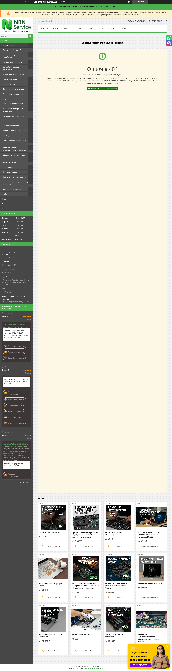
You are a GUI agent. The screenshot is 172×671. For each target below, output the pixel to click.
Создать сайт (52, 2)
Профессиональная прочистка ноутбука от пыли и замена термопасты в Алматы (85, 534)
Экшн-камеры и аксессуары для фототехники (14, 161)
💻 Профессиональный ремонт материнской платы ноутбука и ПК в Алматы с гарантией (85, 585)
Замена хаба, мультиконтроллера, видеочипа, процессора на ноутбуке (149, 637)
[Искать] (30, 36)
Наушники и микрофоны (13, 104)
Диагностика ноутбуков (49, 532)
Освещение (8, 135)
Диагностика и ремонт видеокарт (114, 635)
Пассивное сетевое (11, 126)
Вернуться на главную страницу (104, 88)
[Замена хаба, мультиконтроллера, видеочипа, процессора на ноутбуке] (151, 619)
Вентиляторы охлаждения (13, 89)
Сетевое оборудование (12, 189)
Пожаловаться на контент (93, 668)
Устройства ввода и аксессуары (11, 68)
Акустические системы (12, 99)
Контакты (110, 7)
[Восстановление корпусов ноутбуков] (53, 619)
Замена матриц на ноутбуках (150, 583)
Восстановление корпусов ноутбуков (50, 635)
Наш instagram (109, 29)
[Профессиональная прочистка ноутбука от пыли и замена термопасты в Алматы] (86, 517)
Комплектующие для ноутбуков (11, 56)
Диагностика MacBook (81, 634)
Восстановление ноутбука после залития (50, 584)
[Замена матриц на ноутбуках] (151, 568)
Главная (44, 29)
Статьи (4, 209)
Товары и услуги (8, 45)
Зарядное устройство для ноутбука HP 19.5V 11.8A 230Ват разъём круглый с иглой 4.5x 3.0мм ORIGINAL (16, 334)
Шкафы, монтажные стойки (14, 155)
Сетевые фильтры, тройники (14, 131)
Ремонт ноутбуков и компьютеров (113, 533)
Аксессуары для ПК (10, 84)
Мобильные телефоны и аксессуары (13, 110)
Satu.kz (97, 666)
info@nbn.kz (6, 292)
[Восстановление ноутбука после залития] (53, 568)
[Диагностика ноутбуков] (53, 517)
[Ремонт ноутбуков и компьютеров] (119, 517)
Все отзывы (24, 482)
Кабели (6, 194)
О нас (4, 199)
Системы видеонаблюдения (14, 177)
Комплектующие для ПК (12, 62)
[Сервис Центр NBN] (16, 24)
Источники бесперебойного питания (14, 141)
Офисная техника (10, 172)
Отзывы (5, 204)
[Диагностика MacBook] (86, 619)
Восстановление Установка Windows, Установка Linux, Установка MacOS (150, 534)
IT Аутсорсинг (8, 167)
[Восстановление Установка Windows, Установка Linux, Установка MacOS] (151, 517)
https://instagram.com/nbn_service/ (15, 301)
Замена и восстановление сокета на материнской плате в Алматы (118, 585)
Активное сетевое (10, 121)
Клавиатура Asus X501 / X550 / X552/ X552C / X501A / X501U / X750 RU (16, 381)
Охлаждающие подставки (13, 74)
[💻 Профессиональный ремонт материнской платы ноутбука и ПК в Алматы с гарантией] (86, 568)
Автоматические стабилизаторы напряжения (14, 149)
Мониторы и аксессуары (13, 94)
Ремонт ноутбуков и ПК (12, 50)
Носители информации (12, 79)
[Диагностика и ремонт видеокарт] (119, 619)
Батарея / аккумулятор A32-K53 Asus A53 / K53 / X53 (16, 465)
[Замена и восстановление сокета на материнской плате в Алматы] (119, 568)
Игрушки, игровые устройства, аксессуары (15, 183)
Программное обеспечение (14, 116)
